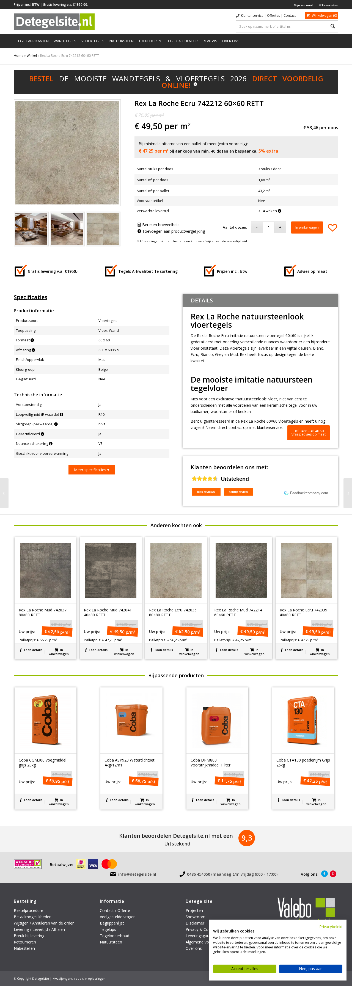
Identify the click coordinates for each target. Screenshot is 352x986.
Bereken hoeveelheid (160, 224)
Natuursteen (111, 942)
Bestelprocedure (28, 910)
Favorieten (329, 5)
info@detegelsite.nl (137, 874)
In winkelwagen (307, 227)
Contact (290, 15)
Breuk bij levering (29, 935)
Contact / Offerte (115, 910)
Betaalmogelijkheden (32, 916)
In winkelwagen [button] (59, 652)
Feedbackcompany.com (309, 493)
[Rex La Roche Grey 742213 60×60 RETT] (347, 493)
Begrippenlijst (112, 923)
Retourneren (25, 942)
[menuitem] (303, 5)
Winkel (32, 55)
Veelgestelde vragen (118, 916)
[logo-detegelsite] (54, 21)
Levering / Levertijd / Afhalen (39, 929)
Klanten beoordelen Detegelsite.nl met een (176, 835)
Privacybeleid (330, 926)
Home (18, 55)
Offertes (273, 15)
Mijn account (303, 5)
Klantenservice (252, 15)
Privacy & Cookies (202, 929)
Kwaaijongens (63, 978)
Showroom (195, 916)
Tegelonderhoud (114, 935)
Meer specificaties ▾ (91, 469)
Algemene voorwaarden (207, 942)
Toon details (32, 650)
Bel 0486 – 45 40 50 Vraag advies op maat (309, 433)
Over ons (194, 948)
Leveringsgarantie (201, 935)
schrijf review (238, 491)
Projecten (194, 910)
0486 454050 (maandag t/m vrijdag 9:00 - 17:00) (232, 874)
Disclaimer (195, 923)
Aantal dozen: (235, 227)
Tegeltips (108, 929)
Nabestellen (24, 948)
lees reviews (206, 491)
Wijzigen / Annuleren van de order (44, 923)
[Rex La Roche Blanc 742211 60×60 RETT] (4, 493)
